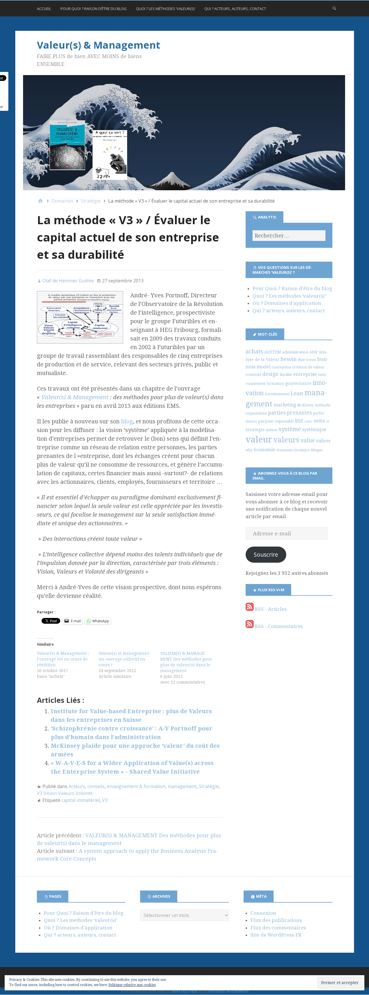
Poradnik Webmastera (228, 991)
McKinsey (305, 405)
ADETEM (272, 352)
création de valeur (308, 367)
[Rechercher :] (289, 235)
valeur (259, 439)
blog (127, 421)
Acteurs (77, 786)
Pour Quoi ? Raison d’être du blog (94, 8)
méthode (322, 405)
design (270, 374)
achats (254, 351)
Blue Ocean (307, 360)
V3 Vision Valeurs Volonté (65, 793)
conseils (96, 786)
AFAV (313, 352)
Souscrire (266, 554)
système (289, 429)
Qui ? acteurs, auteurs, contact (235, 8)
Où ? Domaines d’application (287, 303)
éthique (316, 450)
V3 (105, 800)
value (307, 440)
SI (327, 421)
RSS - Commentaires (278, 626)
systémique (314, 429)
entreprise (305, 374)
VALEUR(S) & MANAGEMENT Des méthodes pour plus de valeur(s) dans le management (186, 662)
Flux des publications (276, 920)
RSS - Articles (270, 609)
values (323, 441)
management (182, 786)
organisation (256, 413)
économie (264, 449)
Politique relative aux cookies (132, 985)
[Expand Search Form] (334, 8)
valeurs (286, 440)
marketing (285, 405)
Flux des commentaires (278, 928)
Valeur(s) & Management (98, 45)
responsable (284, 421)
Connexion (263, 913)
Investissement (277, 394)
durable (286, 375)
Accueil (44, 8)
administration (295, 352)
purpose (265, 421)
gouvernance (298, 383)
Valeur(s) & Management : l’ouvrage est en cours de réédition (63, 659)
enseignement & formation (136, 786)
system (271, 430)
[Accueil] (40, 200)
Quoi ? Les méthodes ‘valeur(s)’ (165, 8)
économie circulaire (292, 450)
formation (275, 384)
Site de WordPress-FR (276, 935)
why (249, 450)
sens (319, 421)
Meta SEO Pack (184, 991)
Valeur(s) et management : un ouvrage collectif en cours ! (125, 659)
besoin (288, 359)
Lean (297, 393)
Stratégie (209, 786)
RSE (299, 421)
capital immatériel (80, 800)
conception (281, 367)
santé (308, 421)
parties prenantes (290, 413)
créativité (253, 375)
